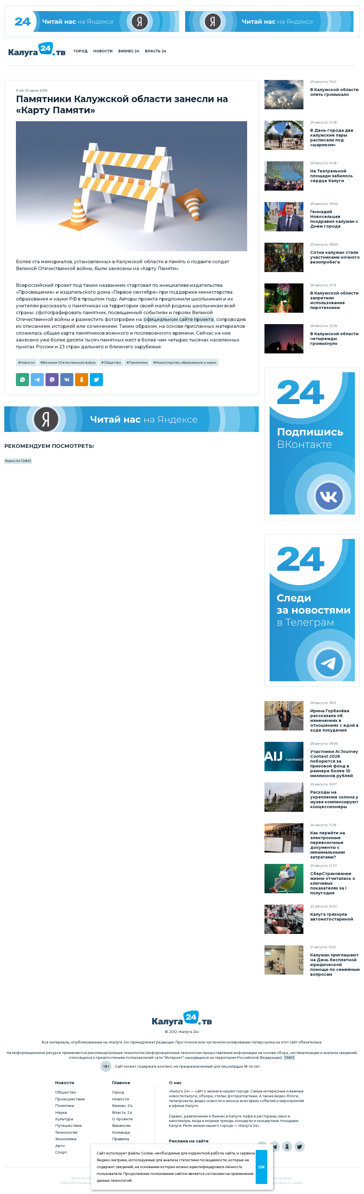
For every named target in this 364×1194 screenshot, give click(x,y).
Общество (112, 363)
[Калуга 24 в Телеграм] (312, 611)
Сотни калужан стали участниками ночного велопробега (335, 257)
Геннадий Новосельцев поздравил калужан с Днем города (334, 219)
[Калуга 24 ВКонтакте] (312, 444)
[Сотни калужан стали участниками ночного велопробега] (283, 257)
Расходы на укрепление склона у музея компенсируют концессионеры (334, 799)
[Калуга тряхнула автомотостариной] (283, 919)
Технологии (66, 1132)
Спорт (61, 1152)
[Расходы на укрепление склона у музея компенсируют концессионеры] (283, 797)
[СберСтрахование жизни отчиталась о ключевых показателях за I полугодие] (283, 878)
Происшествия (70, 1099)
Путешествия (68, 1125)
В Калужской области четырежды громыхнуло (334, 339)
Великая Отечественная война (69, 363)
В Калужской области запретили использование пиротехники (334, 300)
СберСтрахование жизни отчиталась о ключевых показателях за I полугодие (332, 883)
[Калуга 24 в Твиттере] (299, 1146)
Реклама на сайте (189, 1141)
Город (81, 51)
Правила (120, 1139)
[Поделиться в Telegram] (37, 379)
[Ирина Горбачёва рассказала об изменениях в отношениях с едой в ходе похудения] (283, 715)
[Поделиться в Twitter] (96, 379)
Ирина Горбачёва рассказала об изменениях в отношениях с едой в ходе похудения (334, 721)
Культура (64, 1119)
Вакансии (121, 1125)
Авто (60, 1145)
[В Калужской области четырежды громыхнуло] (283, 338)
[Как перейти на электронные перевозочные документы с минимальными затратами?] (283, 838)
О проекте (122, 1119)
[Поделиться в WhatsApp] (22, 379)
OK (261, 1167)
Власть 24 (155, 51)
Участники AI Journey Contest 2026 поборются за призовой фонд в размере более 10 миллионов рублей (334, 763)
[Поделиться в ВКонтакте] (67, 379)
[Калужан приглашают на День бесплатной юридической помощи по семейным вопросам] (283, 960)
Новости (103, 51)
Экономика (65, 1139)
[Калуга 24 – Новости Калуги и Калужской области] (37, 49)
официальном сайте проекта (179, 319)
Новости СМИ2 (18, 461)
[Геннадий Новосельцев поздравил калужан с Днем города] (283, 216)
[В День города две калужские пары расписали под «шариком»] (283, 135)
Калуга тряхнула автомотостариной (331, 917)
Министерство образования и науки (186, 363)
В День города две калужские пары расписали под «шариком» (331, 137)
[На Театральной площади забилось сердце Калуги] (283, 176)
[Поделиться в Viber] (52, 379)
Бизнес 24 (128, 51)
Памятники (138, 363)
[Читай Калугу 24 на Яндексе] (95, 21)
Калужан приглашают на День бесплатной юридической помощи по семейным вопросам (335, 965)
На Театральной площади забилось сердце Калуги (331, 176)
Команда (121, 1132)
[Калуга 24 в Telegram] (274, 1146)
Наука (61, 1112)
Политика (64, 1105)
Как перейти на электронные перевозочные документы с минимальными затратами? (327, 845)
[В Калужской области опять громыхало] (283, 94)
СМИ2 (289, 1057)
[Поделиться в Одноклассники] (81, 379)
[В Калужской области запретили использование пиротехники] (283, 298)
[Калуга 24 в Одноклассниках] (287, 1146)
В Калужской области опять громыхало (334, 92)
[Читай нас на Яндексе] (269, 21)
